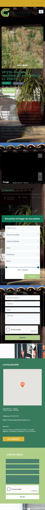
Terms (31, 182)
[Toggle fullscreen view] (40, 155)
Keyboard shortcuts (17, 182)
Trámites (39, 3)
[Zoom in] (40, 174)
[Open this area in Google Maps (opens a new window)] (5, 182)
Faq (32, 3)
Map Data (26, 182)
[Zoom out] (40, 179)
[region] (22, 168)
